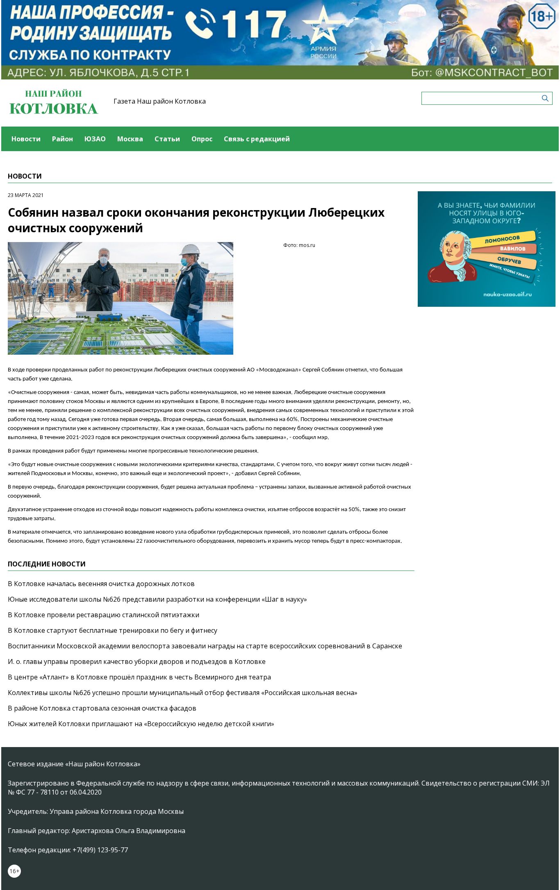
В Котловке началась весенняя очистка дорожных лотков (101, 583)
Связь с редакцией (257, 138)
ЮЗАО (95, 138)
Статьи (167, 138)
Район (62, 138)
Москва (130, 138)
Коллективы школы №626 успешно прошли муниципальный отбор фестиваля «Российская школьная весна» (182, 692)
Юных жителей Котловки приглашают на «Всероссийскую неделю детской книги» (141, 723)
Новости (26, 138)
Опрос (201, 138)
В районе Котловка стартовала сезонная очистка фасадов (102, 708)
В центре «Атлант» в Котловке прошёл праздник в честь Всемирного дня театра (139, 677)
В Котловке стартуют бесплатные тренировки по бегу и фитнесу (112, 630)
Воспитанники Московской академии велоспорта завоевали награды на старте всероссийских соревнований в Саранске (205, 645)
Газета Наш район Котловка (160, 101)
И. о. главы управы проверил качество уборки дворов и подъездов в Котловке (137, 661)
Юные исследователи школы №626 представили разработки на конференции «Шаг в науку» (157, 599)
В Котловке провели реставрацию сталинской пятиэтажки (103, 614)
